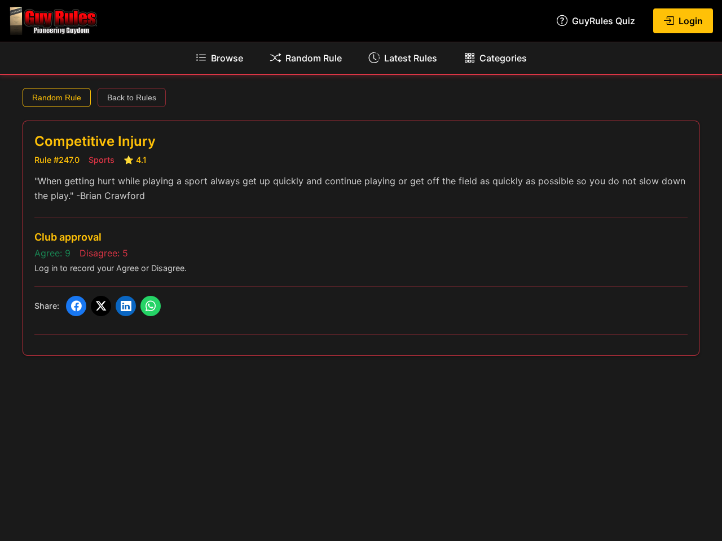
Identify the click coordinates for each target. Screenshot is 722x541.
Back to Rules (131, 97)
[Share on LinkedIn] (126, 306)
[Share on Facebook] (76, 306)
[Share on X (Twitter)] (101, 306)
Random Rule (56, 97)
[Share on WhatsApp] (150, 306)
